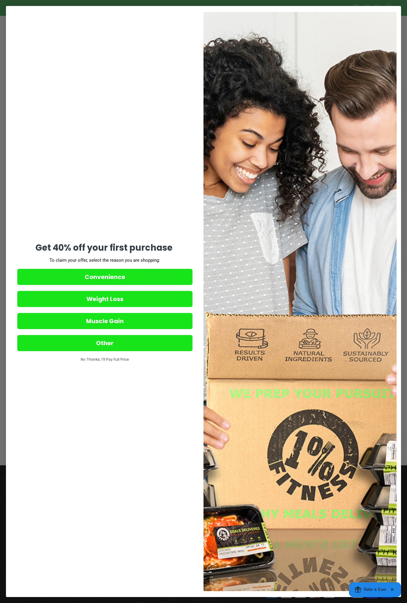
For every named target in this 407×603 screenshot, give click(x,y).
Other (105, 343)
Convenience (105, 277)
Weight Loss (104, 299)
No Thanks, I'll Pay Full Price (105, 359)
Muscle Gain (105, 321)
